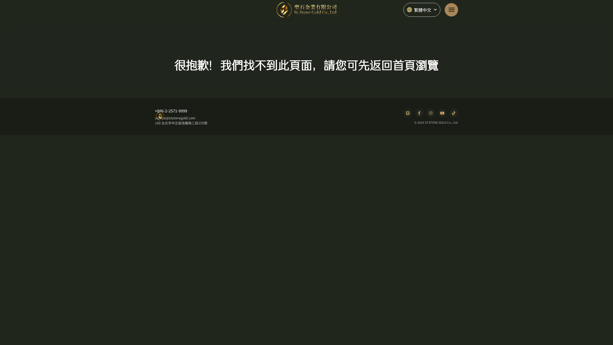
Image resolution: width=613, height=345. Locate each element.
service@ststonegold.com (175, 117)
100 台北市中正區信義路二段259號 (181, 123)
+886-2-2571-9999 (171, 111)
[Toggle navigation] (451, 10)
